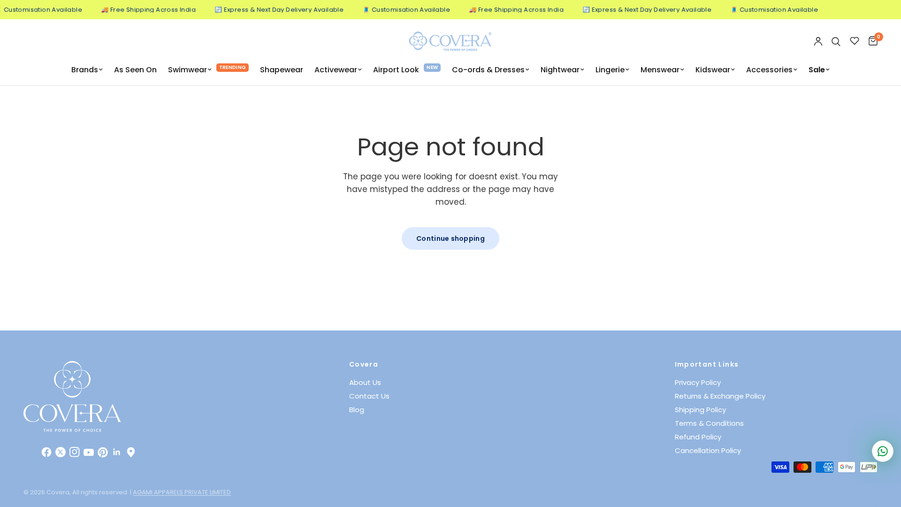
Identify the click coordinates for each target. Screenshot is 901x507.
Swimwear (187, 69)
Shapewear (281, 69)
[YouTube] (89, 452)
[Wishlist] (854, 41)
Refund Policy (698, 437)
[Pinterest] (103, 452)
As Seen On (135, 69)
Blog (356, 410)
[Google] (131, 452)
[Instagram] (75, 452)
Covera (363, 364)
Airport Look (396, 69)
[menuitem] (87, 70)
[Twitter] (60, 452)
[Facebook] (46, 452)
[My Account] (818, 41)
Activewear (335, 69)
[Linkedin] (117, 452)
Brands (84, 69)
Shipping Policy (700, 410)
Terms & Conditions (709, 423)
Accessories (769, 69)
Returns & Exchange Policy (720, 396)
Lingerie (610, 69)
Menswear (660, 69)
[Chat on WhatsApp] (882, 451)
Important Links (707, 364)
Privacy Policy (698, 382)
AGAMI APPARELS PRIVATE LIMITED (182, 492)
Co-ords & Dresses (488, 69)
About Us (365, 382)
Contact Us (369, 396)
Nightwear (560, 69)
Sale (817, 69)
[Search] (836, 41)
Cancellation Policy (708, 450)
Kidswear (712, 69)
